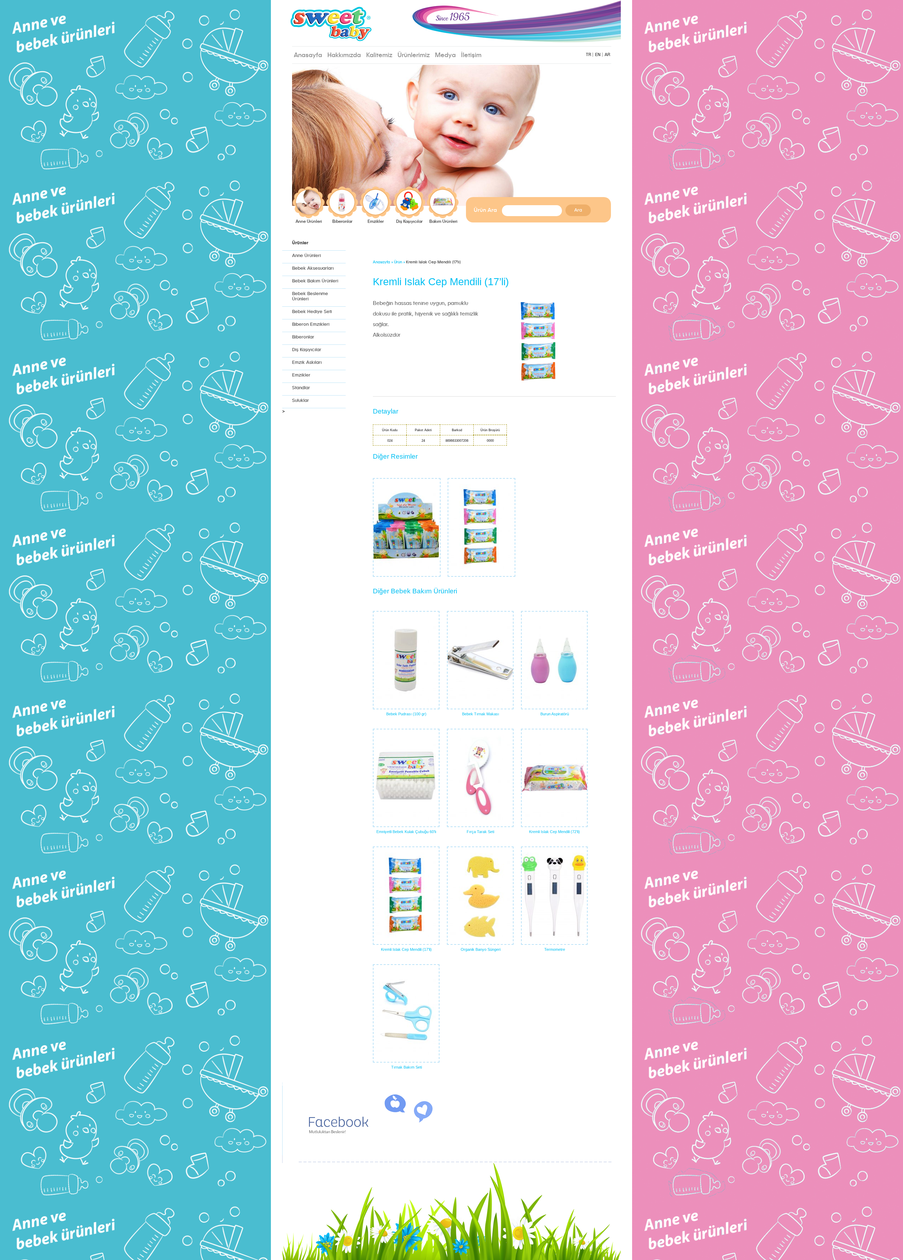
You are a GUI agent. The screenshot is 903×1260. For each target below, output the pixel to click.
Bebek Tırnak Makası (480, 714)
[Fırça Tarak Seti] (480, 777)
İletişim (471, 55)
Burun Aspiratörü (554, 714)
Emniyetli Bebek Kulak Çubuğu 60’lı (406, 832)
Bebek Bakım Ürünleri (315, 281)
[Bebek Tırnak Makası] (480, 660)
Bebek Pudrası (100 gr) (406, 714)
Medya (445, 55)
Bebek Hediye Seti (312, 312)
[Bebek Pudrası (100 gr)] (406, 660)
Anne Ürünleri (309, 222)
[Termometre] (554, 895)
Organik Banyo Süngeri (481, 949)
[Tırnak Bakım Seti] (406, 1013)
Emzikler (376, 222)
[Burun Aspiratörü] (554, 660)
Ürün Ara (485, 210)
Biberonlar (342, 222)
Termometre (554, 949)
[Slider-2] (451, 135)
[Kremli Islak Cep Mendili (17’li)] (406, 895)
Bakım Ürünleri (443, 222)
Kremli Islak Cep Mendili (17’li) (406, 949)
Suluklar (300, 400)
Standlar (301, 388)
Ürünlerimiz (414, 55)
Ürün (398, 262)
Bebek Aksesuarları (313, 268)
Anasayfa (308, 55)
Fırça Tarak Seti (480, 832)
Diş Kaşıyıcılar (409, 222)
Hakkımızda (344, 55)
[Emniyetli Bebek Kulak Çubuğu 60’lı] (406, 777)
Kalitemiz (379, 55)
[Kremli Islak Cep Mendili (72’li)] (554, 777)
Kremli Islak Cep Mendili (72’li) (554, 832)
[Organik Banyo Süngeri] (480, 895)
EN (598, 55)
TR (588, 55)
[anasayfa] (372, 25)
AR (607, 55)
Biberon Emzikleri (310, 324)
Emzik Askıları (307, 362)
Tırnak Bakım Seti (406, 1067)
